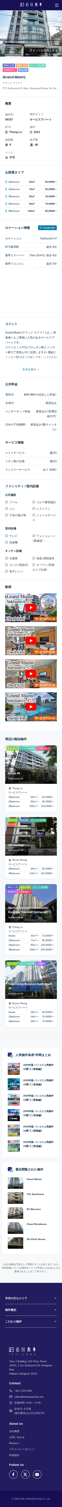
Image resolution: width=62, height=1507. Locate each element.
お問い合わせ (17, 1437)
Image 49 (14, 773)
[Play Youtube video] (31, 607)
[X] (25, 1474)
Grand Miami (34, 1179)
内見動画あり (10, 70)
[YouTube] (37, 1474)
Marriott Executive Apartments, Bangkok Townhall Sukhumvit (28, 910)
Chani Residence (37, 1224)
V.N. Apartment (35, 1194)
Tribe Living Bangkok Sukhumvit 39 (29, 986)
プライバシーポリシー (22, 1449)
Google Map (49, 227)
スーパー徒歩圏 (37, 65)
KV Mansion (34, 1209)
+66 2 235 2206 (23, 1390)
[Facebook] (13, 1474)
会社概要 (14, 1431)
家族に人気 (22, 65)
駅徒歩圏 (23, 70)
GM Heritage (16, 845)
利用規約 (14, 1455)
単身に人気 (9, 65)
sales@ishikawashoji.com (29, 1396)
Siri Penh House (36, 1239)
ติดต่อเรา (14, 1443)
